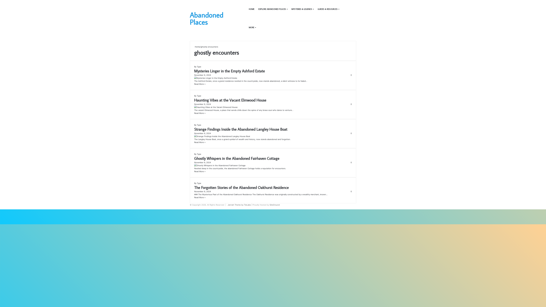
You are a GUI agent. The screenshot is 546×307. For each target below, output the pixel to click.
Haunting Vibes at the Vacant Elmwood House (230, 100)
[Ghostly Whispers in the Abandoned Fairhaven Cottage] (220, 165)
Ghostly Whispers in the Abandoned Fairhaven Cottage (236, 158)
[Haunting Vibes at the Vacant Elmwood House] (216, 107)
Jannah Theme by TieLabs (239, 205)
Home (251, 9)
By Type (197, 67)
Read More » (199, 84)
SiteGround (275, 205)
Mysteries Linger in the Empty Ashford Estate (229, 70)
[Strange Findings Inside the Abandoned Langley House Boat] (222, 136)
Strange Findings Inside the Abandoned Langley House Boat (240, 129)
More (251, 27)
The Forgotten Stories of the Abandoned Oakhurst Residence (241, 187)
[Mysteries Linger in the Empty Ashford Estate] (215, 78)
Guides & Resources (328, 9)
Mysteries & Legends (301, 9)
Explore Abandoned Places (272, 9)
